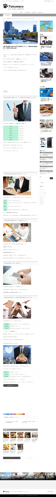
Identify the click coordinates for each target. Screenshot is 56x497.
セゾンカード (41, 195)
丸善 (10, 417)
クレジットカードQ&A (43, 192)
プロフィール (26, 491)
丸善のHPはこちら (10, 385)
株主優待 (21, 12)
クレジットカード (15, 12)
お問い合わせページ (40, 12)
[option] (5, 476)
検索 (40, 176)
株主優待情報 (7, 15)
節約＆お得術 (34, 12)
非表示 (6, 91)
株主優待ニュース (42, 201)
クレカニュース (42, 189)
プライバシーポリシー (14, 491)
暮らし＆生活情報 (27, 12)
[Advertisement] (20, 81)
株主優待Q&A (41, 199)
